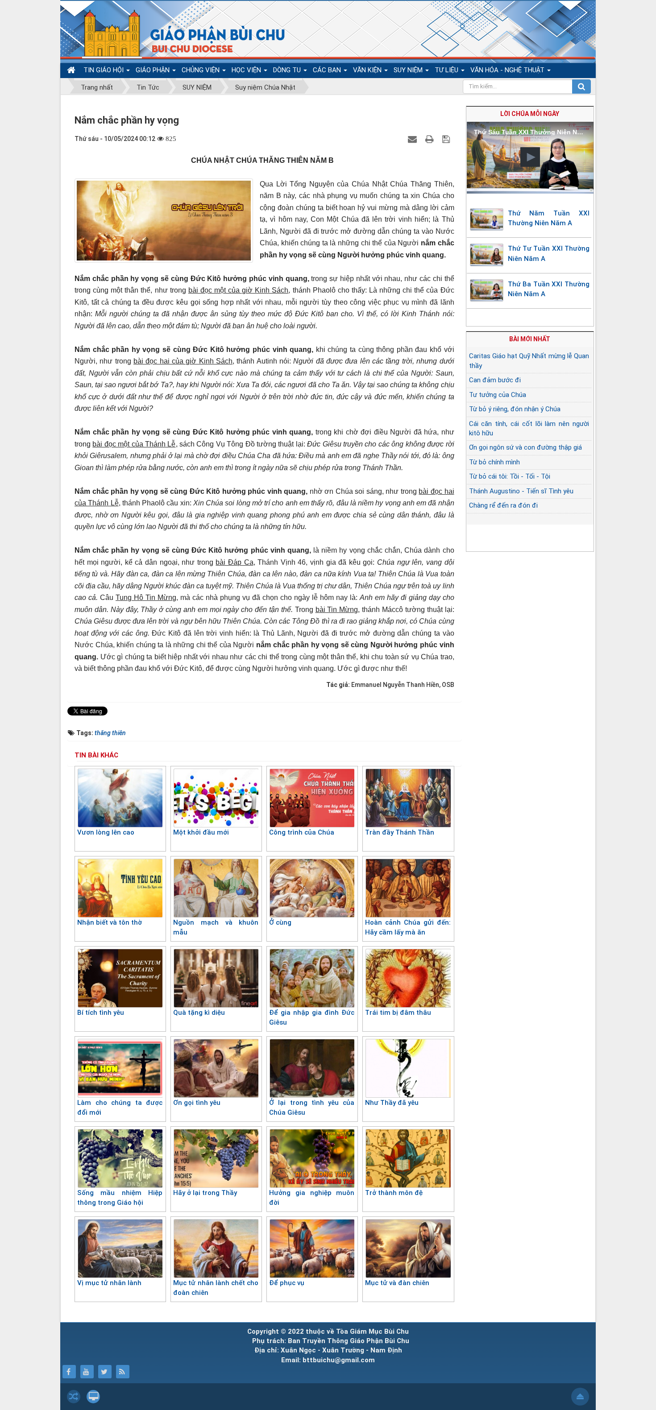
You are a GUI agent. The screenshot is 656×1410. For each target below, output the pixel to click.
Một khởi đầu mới (201, 832)
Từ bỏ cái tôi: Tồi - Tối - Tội (509, 476)
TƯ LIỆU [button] (447, 70)
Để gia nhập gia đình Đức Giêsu (311, 1018)
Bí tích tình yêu (100, 1013)
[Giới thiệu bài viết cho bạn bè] (413, 139)
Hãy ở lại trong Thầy (205, 1193)
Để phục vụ (286, 1283)
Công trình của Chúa (301, 832)
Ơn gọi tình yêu (196, 1103)
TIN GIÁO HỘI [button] (104, 70)
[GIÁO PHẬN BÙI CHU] (177, 33)
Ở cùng (280, 922)
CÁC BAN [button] (328, 70)
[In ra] (430, 139)
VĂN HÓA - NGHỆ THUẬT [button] (508, 70)
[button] (530, 157)
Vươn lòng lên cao (105, 832)
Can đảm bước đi (495, 380)
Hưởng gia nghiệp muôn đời (311, 1198)
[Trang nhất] (72, 70)
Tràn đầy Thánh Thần (399, 832)
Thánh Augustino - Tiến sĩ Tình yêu (521, 491)
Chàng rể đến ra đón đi (503, 505)
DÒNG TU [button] (288, 70)
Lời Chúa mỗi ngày (529, 113)
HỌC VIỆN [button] (247, 70)
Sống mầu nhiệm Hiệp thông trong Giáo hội (119, 1198)
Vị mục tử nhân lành (109, 1283)
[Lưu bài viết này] (447, 139)
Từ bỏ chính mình (494, 462)
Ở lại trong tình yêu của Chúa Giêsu (311, 1108)
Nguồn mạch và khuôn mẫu (215, 927)
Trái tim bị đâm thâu (398, 1013)
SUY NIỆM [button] (409, 70)
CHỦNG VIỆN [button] (201, 70)
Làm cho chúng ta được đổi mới (119, 1108)
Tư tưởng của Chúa (497, 395)
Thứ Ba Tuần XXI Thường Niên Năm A (549, 289)
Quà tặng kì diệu (199, 1013)
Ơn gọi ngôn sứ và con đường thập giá (525, 447)
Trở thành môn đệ (394, 1193)
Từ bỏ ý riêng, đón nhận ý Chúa (515, 409)
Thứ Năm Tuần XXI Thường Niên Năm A (549, 218)
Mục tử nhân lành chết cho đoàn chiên (215, 1288)
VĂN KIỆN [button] (368, 70)
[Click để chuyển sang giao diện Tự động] (73, 1396)
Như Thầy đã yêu (392, 1103)
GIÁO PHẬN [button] (153, 70)
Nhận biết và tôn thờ (109, 922)
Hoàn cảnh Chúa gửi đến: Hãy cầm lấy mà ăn (407, 927)
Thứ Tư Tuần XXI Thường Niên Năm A (549, 253)
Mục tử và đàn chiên (397, 1283)
